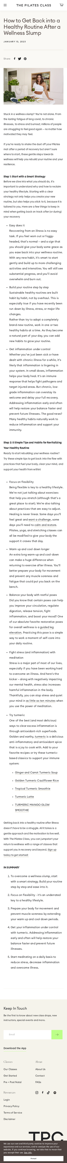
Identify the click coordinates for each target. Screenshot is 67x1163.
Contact (40, 1076)
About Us (40, 1069)
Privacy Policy (11, 1106)
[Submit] (57, 1034)
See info (28, 1153)
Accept (33, 1158)
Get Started (10, 1076)
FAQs (38, 1082)
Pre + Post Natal (12, 1082)
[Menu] (8, 5)
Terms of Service (13, 1113)
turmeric (40, 736)
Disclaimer (9, 1119)
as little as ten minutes (41, 701)
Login (7, 1100)
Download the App (15, 1048)
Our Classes (10, 1069)
